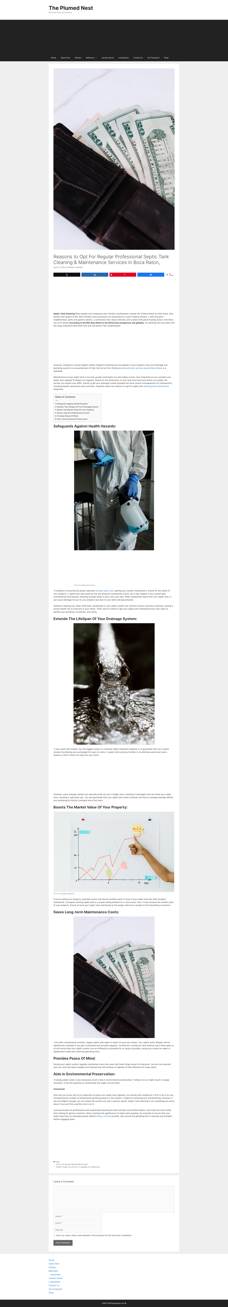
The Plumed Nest (71, 8)
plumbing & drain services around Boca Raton (140, 368)
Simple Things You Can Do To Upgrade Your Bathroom (78, 1167)
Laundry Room (108, 58)
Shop (166, 58)
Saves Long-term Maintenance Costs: (73, 413)
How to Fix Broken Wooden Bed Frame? (72, 1164)
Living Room (124, 58)
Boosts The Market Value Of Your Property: (76, 410)
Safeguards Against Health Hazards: (72, 404)
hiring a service (103, 1116)
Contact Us (138, 58)
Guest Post (65, 58)
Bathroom (90, 58)
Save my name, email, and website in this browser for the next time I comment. (94, 1235)
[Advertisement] (114, 36)
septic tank (108, 591)
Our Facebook (153, 58)
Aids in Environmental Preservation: (72, 419)
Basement (55, 1274)
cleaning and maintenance (156, 386)
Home (53, 58)
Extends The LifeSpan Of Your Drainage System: (78, 407)
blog (58, 1162)
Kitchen (78, 58)
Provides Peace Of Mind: (68, 416)
